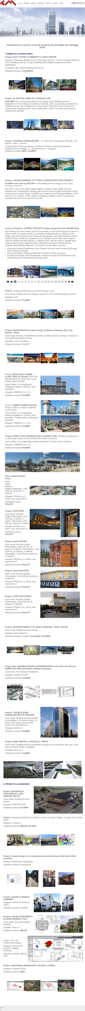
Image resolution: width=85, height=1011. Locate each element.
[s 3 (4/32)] (66, 272)
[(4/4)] (68, 84)
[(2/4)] (34, 84)
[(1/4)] (17, 85)
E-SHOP (61, 3)
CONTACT (55, 3)
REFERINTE (41, 3)
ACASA (20, 3)
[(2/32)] (32, 272)
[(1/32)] (15, 271)
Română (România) (79, 3)
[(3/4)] (51, 84)
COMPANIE (26, 3)
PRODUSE (33, 3)
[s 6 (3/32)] (49, 272)
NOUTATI (48, 3)
